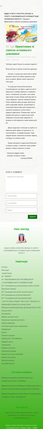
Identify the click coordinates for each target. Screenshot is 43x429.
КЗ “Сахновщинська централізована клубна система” (21, 286)
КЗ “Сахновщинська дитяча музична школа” (17, 292)
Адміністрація (7, 273)
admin (7, 59)
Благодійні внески (8, 363)
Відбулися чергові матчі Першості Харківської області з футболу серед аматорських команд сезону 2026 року (21, 387)
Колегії (4, 332)
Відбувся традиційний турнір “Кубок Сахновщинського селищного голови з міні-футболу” (21, 395)
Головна (4, 267)
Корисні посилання (8, 357)
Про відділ (5, 270)
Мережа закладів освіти (10, 317)
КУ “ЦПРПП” (7, 276)
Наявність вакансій (8, 348)
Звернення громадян (9, 351)
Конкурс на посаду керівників (12, 354)
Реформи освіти (7, 342)
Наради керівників (8, 323)
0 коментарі (15, 59)
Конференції (6, 329)
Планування (6, 314)
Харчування (6, 345)
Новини (29, 57)
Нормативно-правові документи (13, 320)
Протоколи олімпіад (9, 289)
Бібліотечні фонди (8, 360)
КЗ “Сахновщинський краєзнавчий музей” (17, 298)
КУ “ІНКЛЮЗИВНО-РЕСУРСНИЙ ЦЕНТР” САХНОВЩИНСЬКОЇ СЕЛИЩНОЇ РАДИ (18, 281)
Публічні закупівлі (8, 335)
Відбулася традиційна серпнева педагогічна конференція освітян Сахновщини (17, 379)
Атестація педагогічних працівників (14, 326)
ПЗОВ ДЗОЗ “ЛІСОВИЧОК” (12, 338)
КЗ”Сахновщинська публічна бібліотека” (16, 295)
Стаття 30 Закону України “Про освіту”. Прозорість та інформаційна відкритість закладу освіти (21, 302)
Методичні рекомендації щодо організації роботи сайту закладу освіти (21, 309)
